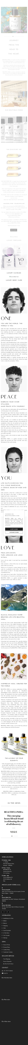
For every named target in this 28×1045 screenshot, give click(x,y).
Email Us (5, 973)
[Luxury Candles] (14, 269)
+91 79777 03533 (8, 970)
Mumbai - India (7, 860)
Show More (5, 911)
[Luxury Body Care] (14, 276)
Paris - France (6, 867)
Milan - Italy (6, 875)
